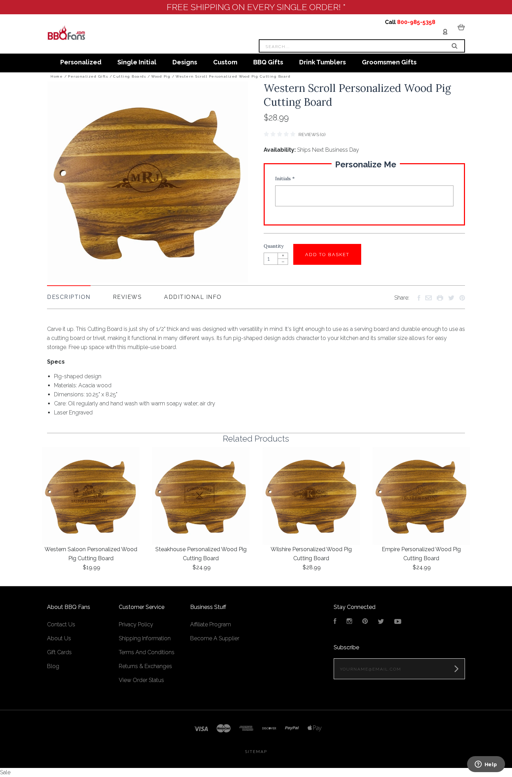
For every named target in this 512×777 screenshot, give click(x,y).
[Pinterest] (365, 622)
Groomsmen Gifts (389, 62)
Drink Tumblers (322, 62)
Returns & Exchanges (145, 666)
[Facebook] (335, 622)
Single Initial (136, 62)
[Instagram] (349, 622)
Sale (5, 772)
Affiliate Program (210, 624)
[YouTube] (397, 622)
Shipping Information (145, 638)
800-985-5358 (416, 22)
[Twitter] (381, 622)
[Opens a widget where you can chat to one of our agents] (486, 765)
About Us (59, 638)
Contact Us (61, 624)
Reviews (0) (311, 134)
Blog (53, 666)
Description (69, 297)
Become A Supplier (214, 638)
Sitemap (256, 751)
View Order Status (141, 680)
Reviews (127, 297)
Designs (184, 62)
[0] (461, 26)
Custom (225, 62)
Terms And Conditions (146, 652)
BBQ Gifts (268, 62)
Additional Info (193, 297)
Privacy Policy (136, 624)
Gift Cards (59, 652)
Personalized (80, 62)
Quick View (90, 496)
